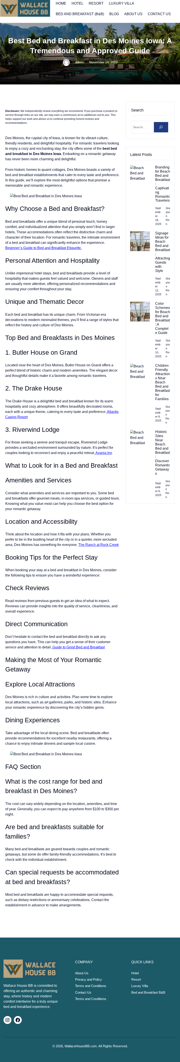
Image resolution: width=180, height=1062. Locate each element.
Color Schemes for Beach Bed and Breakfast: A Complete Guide (162, 318)
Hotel (135, 973)
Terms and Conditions (90, 986)
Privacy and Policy (88, 979)
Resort (136, 979)
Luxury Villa (139, 986)
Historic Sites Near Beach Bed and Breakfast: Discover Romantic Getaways (162, 452)
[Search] (161, 127)
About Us (81, 973)
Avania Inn (103, 453)
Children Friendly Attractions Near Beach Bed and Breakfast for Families (162, 382)
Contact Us (83, 992)
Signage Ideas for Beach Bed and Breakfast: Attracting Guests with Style (162, 252)
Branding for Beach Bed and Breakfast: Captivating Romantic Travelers (162, 184)
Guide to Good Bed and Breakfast (78, 647)
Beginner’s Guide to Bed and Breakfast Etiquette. (43, 248)
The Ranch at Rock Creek (98, 545)
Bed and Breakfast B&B (148, 992)
